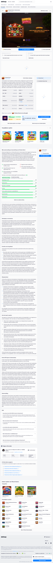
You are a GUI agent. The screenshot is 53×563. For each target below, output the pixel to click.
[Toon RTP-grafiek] (22, 90)
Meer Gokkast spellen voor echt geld (14, 123)
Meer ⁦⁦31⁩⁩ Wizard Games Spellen (26, 529)
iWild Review (44, 119)
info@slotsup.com (15, 551)
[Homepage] (3, 1)
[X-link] (48, 543)
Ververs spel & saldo (46, 49)
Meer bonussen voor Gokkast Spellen (39, 123)
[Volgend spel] (50, 128)
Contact (13, 1)
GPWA (19, 553)
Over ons (9, 1)
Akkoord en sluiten (42, 560)
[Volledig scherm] (50, 11)
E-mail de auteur (32, 450)
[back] (3, 11)
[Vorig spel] (48, 128)
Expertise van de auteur (18, 452)
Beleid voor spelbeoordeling (19, 199)
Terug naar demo (46, 153)
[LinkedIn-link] (51, 543)
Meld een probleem (7, 49)
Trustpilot (48, 553)
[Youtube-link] (46, 543)
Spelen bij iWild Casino (45, 116)
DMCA (24, 553)
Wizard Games (7, 78)
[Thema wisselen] (51, 2)
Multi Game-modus (44, 10)
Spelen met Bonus (27, 49)
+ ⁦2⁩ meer (20, 101)
